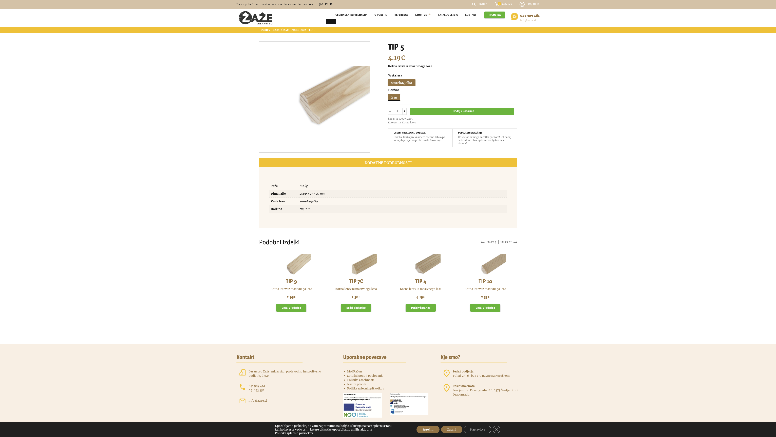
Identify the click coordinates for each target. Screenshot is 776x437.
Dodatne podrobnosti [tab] (388, 162)
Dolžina (394, 90)
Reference (401, 14)
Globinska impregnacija (351, 14)
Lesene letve (281, 30)
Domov (265, 30)
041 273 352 (256, 390)
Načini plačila (356, 384)
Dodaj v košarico (463, 111)
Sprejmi (428, 429)
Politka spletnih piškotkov (365, 388)
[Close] (331, 21)
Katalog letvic (448, 14)
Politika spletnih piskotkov (294, 433)
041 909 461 (530, 15)
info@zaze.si (528, 20)
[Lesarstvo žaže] (257, 17)
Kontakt (470, 14)
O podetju (380, 14)
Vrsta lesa (395, 75)
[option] (401, 83)
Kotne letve (298, 30)
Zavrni (451, 429)
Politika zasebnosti (360, 380)
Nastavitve (477, 429)
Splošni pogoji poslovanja (365, 376)
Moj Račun (354, 371)
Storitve (421, 14)
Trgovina (494, 14)
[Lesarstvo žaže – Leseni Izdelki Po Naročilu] (328, 15)
